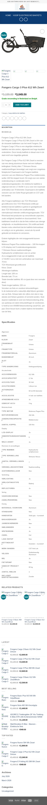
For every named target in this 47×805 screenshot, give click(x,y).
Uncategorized (8, 791)
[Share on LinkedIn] (24, 118)
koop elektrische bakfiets (27, 15)
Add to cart (22, 105)
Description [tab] (7, 127)
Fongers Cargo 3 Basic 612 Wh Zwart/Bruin (34, 621)
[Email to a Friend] (16, 118)
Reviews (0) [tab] (6, 132)
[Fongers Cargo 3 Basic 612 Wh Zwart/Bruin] (35, 603)
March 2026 (6, 780)
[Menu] (3, 7)
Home (8, 15)
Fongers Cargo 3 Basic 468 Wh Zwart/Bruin (12, 621)
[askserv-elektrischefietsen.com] (22, 7)
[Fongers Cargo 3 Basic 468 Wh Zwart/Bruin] (12, 603)
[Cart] (44, 7)
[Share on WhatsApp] (4, 118)
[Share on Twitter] (12, 118)
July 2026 (6, 776)
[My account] (40, 7)
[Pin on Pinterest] (20, 118)
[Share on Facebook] (8, 118)
